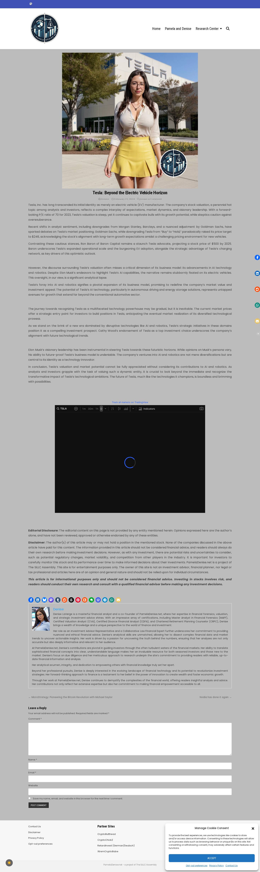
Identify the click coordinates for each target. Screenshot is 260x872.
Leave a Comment (151, 199)
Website (33, 785)
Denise (105, 199)
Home (156, 29)
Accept (211, 858)
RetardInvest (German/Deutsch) (116, 845)
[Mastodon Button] (30, 3)
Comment (35, 718)
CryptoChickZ (105, 840)
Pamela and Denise (178, 29)
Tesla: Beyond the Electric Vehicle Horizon (130, 192)
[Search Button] (228, 29)
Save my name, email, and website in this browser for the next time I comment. (78, 798)
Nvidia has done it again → (216, 697)
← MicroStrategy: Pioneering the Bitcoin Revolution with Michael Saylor (70, 697)
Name (32, 759)
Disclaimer (34, 832)
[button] (253, 828)
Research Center (207, 29)
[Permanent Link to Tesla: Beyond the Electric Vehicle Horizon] (130, 120)
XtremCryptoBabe (107, 851)
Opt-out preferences (196, 865)
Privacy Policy (216, 865)
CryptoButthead (106, 834)
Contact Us (232, 865)
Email (32, 772)
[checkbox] (9, 862)
